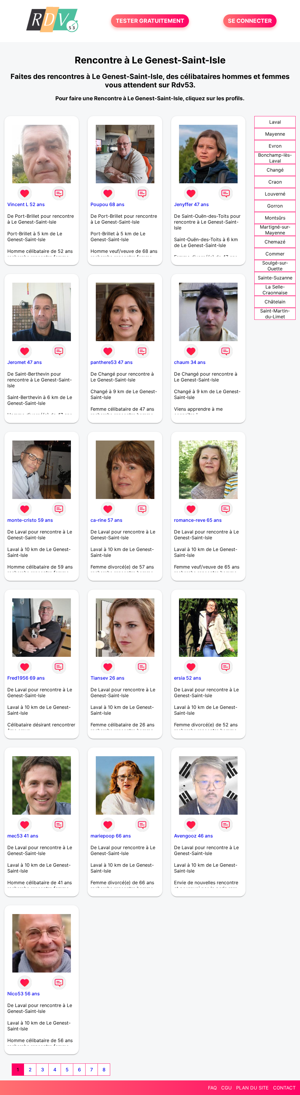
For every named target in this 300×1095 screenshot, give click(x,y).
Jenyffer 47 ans (191, 204)
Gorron (275, 206)
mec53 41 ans (22, 836)
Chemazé (275, 242)
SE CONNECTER (250, 21)
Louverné (275, 194)
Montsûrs (275, 218)
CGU (226, 1088)
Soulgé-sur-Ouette (275, 266)
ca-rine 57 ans (106, 520)
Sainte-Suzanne (275, 278)
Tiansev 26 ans (108, 678)
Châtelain (275, 302)
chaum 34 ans (190, 362)
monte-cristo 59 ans (30, 520)
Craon (275, 182)
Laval (275, 122)
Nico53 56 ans (23, 993)
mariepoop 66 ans (111, 836)
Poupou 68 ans (108, 204)
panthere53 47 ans (112, 362)
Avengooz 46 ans (193, 836)
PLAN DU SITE (252, 1088)
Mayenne (275, 134)
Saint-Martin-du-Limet (275, 313)
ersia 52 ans (187, 678)
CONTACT (284, 1088)
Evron (275, 146)
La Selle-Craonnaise (274, 290)
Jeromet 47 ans (24, 362)
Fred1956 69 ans (26, 678)
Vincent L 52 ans (26, 204)
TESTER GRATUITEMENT (150, 21)
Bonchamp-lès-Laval (275, 158)
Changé (275, 170)
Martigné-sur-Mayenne (275, 230)
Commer (274, 254)
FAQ (212, 1088)
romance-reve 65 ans (198, 520)
